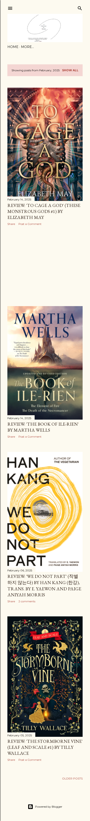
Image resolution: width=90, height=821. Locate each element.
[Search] (80, 7)
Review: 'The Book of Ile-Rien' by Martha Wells (43, 427)
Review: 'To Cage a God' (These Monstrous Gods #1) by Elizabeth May (43, 211)
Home (12, 47)
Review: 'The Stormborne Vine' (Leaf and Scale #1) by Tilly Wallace (45, 747)
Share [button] (11, 224)
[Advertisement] (45, 266)
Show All (70, 70)
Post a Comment (30, 224)
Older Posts (72, 778)
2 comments (26, 601)
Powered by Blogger (48, 806)
